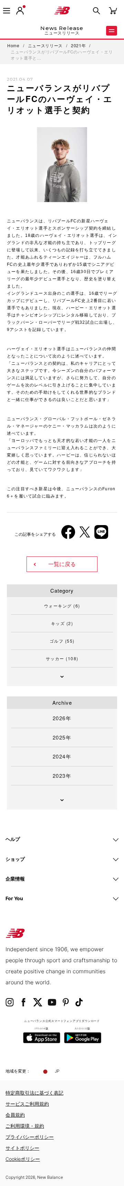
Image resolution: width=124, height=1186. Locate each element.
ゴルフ (62, 641)
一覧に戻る (62, 564)
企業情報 (15, 879)
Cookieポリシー (23, 1159)
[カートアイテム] (112, 10)
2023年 (62, 775)
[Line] (101, 534)
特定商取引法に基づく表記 (34, 1093)
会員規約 (15, 1115)
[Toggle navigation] (6, 11)
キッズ (62, 623)
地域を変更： (18, 1071)
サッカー (62, 658)
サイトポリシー (22, 1148)
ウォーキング (62, 606)
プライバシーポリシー (30, 1137)
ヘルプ (13, 839)
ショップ (15, 859)
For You (14, 898)
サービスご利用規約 (27, 1104)
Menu (111, 31)
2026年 (62, 718)
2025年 (62, 737)
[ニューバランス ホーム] (62, 11)
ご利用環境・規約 (25, 1126)
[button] (20, 11)
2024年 (62, 756)
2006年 (20, 411)
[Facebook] (68, 534)
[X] (84, 534)
